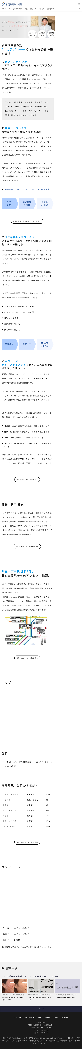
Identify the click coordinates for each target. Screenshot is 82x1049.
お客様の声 (50, 9)
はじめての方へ (18, 9)
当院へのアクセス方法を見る (27, 658)
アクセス (42, 9)
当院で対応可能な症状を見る (27, 479)
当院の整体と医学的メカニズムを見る (27, 221)
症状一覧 (33, 9)
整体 (56, 976)
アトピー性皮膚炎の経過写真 (12, 976)
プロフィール (6, 9)
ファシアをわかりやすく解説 (65, 997)
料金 (26, 9)
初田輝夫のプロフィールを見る (27, 546)
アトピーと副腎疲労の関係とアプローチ (40, 999)
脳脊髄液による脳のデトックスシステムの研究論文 (27, 189)
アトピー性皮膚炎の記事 (37, 976)
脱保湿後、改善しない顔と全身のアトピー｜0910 (14, 999)
